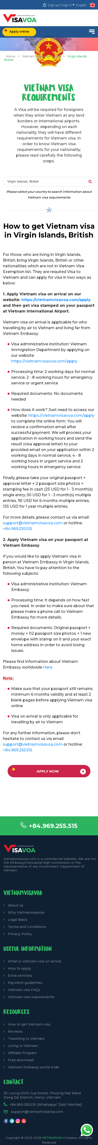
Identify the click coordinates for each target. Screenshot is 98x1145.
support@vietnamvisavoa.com (33, 523)
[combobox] (49, 182)
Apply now (48, 771)
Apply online (19, 31)
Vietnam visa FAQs (24, 990)
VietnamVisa (52, 1138)
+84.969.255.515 (53, 825)
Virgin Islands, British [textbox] (23, 181)
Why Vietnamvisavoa (26, 912)
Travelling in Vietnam (26, 1038)
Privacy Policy (20, 934)
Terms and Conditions (27, 927)
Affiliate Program (22, 1053)
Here (47, 667)
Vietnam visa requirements (31, 997)
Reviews (15, 1031)
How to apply (19, 968)
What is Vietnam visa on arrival (34, 961)
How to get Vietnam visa (29, 1024)
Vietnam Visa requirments (41, 56)
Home (10, 56)
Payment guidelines (25, 983)
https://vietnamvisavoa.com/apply (56, 299)
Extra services (20, 975)
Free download (21, 1060)
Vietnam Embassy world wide (33, 1067)
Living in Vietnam (23, 1046)
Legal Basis (17, 919)
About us (15, 905)
